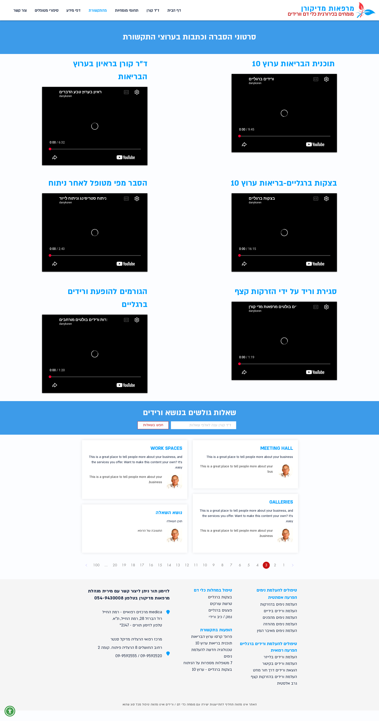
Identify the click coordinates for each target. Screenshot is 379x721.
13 (178, 565)
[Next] (86, 565)
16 (151, 565)
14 (169, 565)
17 (142, 565)
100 (96, 565)
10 (205, 565)
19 (124, 565)
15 (160, 565)
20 (115, 565)
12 (187, 565)
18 (133, 565)
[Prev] (292, 565)
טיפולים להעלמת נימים (277, 590)
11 (196, 565)
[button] (126, 10)
